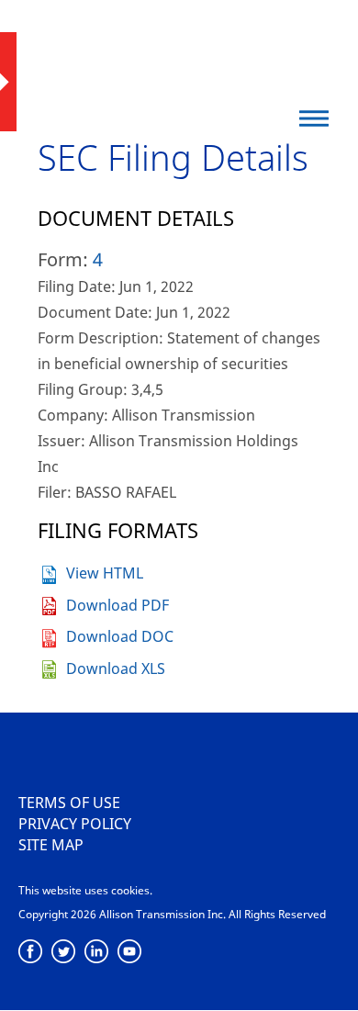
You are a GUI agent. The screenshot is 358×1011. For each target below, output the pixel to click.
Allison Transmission (130, 50)
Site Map (51, 845)
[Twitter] (63, 951)
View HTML (104, 573)
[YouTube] (129, 951)
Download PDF (117, 605)
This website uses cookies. (85, 890)
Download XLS (115, 668)
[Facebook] (30, 951)
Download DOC (119, 636)
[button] (314, 118)
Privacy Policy (74, 824)
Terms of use (69, 802)
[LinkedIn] (96, 951)
